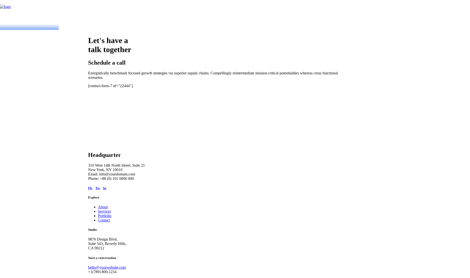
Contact (104, 220)
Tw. (97, 188)
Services (104, 211)
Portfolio (104, 216)
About (103, 207)
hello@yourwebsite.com (107, 267)
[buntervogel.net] (235, 12)
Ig (104, 188)
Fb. (90, 188)
